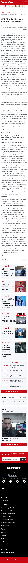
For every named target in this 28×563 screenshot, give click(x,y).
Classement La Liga (6, 516)
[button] (1, 6)
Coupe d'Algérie (5, 498)
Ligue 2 (3, 495)
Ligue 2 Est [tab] (12, 397)
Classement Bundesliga (7, 519)
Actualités (3, 532)
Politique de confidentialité (7, 552)
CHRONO (3, 538)
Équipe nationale (5, 500)
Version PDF (4, 550)
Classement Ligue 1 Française (8, 522)
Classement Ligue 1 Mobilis (8, 508)
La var (2, 547)
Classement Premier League (8, 513)
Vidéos (2, 541)
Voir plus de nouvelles (14, 391)
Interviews (3, 535)
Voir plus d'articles (14, 444)
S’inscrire (23, 459)
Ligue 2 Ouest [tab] (22, 397)
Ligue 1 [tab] (4, 397)
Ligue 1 (2, 492)
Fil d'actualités (4, 544)
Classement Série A (6, 525)
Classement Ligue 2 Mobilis (8, 511)
